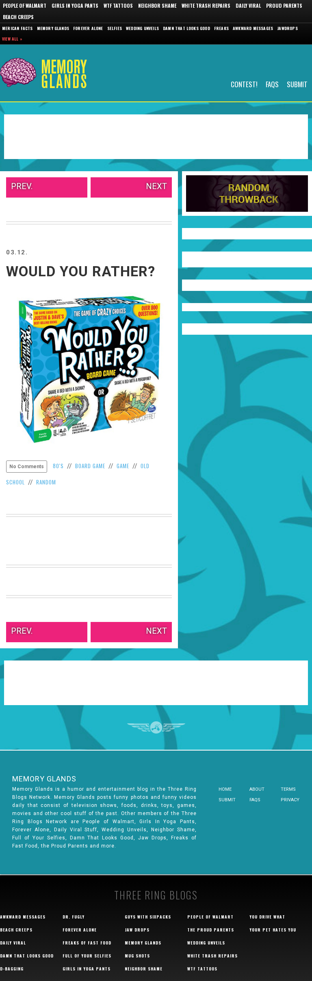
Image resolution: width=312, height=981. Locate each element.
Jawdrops (287, 28)
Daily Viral (248, 5)
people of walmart (210, 917)
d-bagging (12, 969)
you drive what (267, 917)
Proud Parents (284, 5)
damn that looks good (27, 956)
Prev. (21, 186)
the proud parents (210, 930)
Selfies (114, 28)
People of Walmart (24, 5)
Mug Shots (137, 956)
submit (227, 799)
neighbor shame (143, 969)
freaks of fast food (87, 943)
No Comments (26, 466)
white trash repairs (212, 956)
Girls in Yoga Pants (75, 5)
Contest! (244, 83)
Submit (297, 83)
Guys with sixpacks (148, 917)
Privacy (290, 799)
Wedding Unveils (142, 28)
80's (58, 466)
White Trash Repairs (206, 5)
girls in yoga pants (86, 969)
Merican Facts (17, 28)
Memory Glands (53, 28)
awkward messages (23, 917)
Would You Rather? (80, 271)
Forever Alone (88, 28)
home (225, 789)
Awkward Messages (253, 28)
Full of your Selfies (87, 956)
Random (46, 482)
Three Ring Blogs (156, 894)
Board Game (90, 466)
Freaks (221, 28)
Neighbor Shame (157, 5)
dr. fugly (73, 917)
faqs (254, 799)
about (256, 789)
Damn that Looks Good (186, 28)
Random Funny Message (247, 193)
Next (156, 186)
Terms (288, 789)
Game (123, 466)
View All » (12, 39)
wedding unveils (206, 943)
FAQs (272, 83)
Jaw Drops (137, 930)
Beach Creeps (18, 16)
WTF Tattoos (118, 5)
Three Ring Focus (156, 727)
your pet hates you (272, 930)
